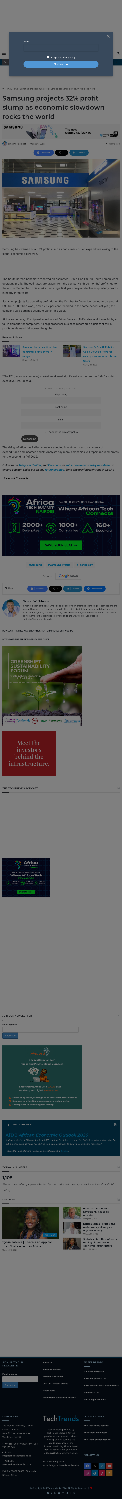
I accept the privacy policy (62, 57)
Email (27, 41)
